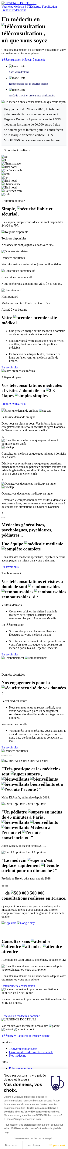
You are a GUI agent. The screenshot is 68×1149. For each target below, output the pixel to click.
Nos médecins (17, 1055)
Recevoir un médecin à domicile (21, 1016)
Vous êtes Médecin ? (14, 6)
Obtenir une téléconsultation (18, 986)
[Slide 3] (10, 755)
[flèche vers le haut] (3, 408)
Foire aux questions (20, 1068)
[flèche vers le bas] (3, 517)
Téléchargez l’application (42, 6)
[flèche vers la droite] (6, 886)
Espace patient (40, 1035)
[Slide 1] (3, 755)
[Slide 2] (6, 755)
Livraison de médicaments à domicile (31, 1052)
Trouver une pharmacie (23, 1048)
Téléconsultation (12, 59)
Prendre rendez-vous (14, 10)
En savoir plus (10, 367)
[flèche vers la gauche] (3, 886)
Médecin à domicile (33, 59)
